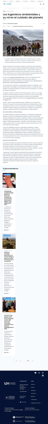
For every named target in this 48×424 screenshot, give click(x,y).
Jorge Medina (9, 98)
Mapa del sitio (23, 402)
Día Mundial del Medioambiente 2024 (17, 77)
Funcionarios (25, 1)
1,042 (28, 360)
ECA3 (4, 11)
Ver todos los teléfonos (23, 397)
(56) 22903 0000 (23, 391)
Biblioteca (33, 1)
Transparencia (40, 1)
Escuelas (11, 1)
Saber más (6, 229)
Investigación (7, 298)
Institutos (5, 1)
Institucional (7, 174)
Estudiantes (18, 1)
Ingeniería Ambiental (31, 98)
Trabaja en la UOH (35, 403)
